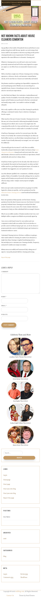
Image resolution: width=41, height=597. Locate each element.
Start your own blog (9, 489)
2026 (4, 538)
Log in (5, 475)
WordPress (23, 577)
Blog (4, 556)
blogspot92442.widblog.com (16, 2)
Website (4, 314)
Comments (8, 577)
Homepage (6, 480)
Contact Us (10, 596)
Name (3, 297)
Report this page (5, 257)
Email (4, 305)
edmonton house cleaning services (11, 192)
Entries (24, 574)
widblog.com (19, 591)
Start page (6, 484)
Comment (4, 271)
